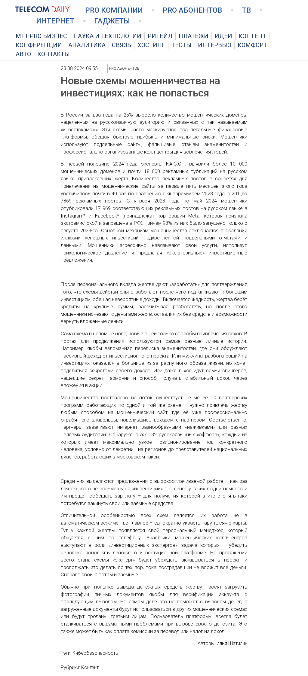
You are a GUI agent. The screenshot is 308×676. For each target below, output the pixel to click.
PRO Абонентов (192, 10)
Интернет (55, 21)
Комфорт (252, 45)
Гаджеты (112, 21)
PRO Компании (114, 10)
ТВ (246, 10)
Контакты (53, 54)
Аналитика (87, 45)
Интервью (214, 45)
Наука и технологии (107, 36)
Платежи (193, 36)
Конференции (39, 45)
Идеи (223, 36)
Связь (121, 45)
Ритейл (160, 36)
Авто (23, 54)
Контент (252, 36)
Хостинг (151, 45)
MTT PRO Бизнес (41, 36)
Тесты (181, 45)
